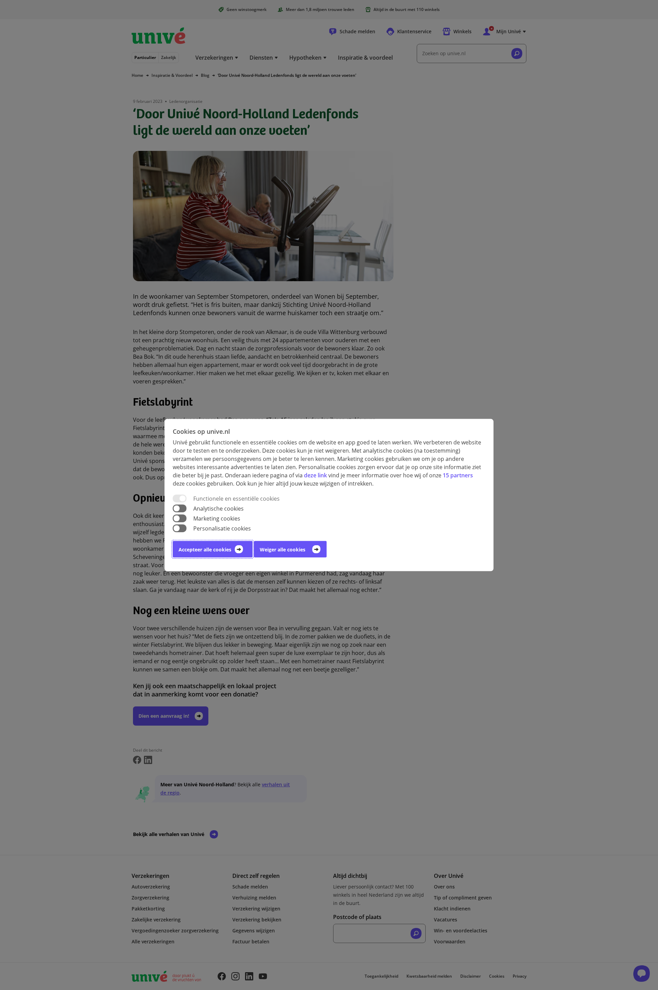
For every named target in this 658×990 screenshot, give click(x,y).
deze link (315, 475)
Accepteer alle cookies (205, 549)
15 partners (458, 475)
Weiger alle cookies (282, 549)
